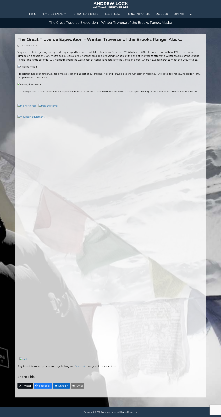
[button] (190, 14)
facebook (80, 366)
